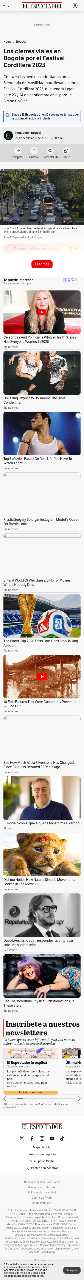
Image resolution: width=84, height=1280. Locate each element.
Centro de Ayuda (42, 1197)
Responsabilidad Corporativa (42, 1182)
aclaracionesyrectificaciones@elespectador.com (42, 1234)
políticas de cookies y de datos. (26, 1275)
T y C (41, 1104)
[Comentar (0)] (50, 151)
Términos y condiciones (42, 1187)
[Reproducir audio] (10, 273)
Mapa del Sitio (42, 1147)
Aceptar (72, 1270)
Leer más (42, 264)
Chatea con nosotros (44, 1168)
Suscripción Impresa (42, 1154)
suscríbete (33, 1083)
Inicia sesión (15, 1083)
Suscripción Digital (42, 1161)
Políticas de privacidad (42, 1192)
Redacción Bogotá (28, 133)
